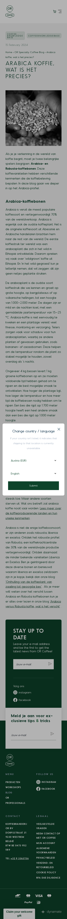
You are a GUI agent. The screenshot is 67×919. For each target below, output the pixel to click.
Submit (33, 485)
